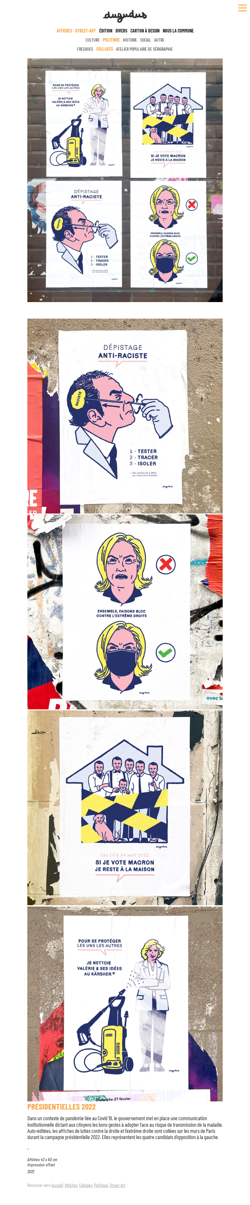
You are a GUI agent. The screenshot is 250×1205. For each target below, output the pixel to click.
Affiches (71, 1185)
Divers (121, 30)
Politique (101, 1185)
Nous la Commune (178, 30)
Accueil (57, 1185)
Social (145, 40)
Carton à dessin (145, 30)
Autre (159, 40)
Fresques (85, 49)
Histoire (130, 40)
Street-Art (117, 1185)
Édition (105, 30)
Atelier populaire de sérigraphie (144, 49)
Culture (93, 40)
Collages (85, 1185)
